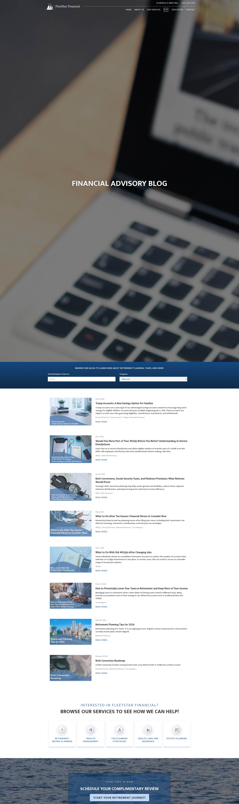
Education (177, 9)
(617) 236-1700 (188, 3)
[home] (62, 6)
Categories (124, 374)
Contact (190, 9)
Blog (166, 9)
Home (128, 9)
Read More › (101, 421)
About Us (139, 9)
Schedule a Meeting (167, 3)
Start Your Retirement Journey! (119, 797)
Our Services (153, 9)
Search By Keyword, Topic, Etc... (59, 374)
